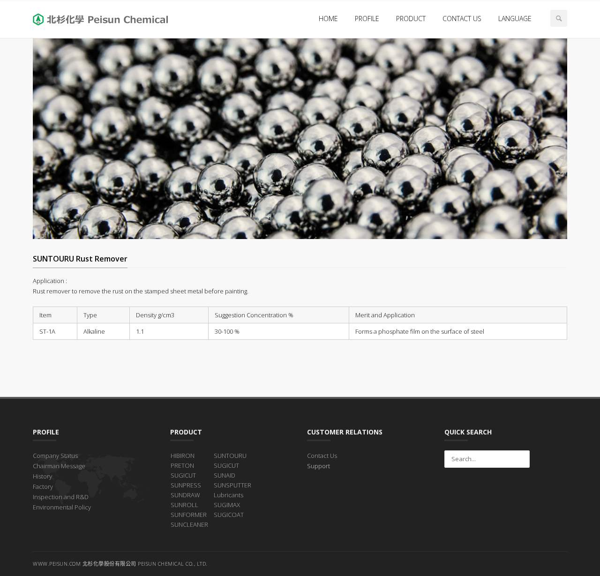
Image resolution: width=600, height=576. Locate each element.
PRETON (182, 465)
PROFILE (367, 18)
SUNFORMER (189, 514)
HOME (328, 18)
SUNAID (224, 475)
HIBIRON (183, 455)
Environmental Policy (62, 507)
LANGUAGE (515, 18)
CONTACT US (461, 18)
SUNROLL (184, 505)
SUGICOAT (229, 514)
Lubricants (228, 495)
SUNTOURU (230, 455)
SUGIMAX (227, 505)
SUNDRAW (185, 495)
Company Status (55, 455)
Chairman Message (59, 466)
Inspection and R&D (61, 497)
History (42, 476)
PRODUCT (411, 18)
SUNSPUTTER (232, 485)
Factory (43, 486)
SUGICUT (183, 475)
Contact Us (322, 455)
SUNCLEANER (189, 524)
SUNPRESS (186, 485)
